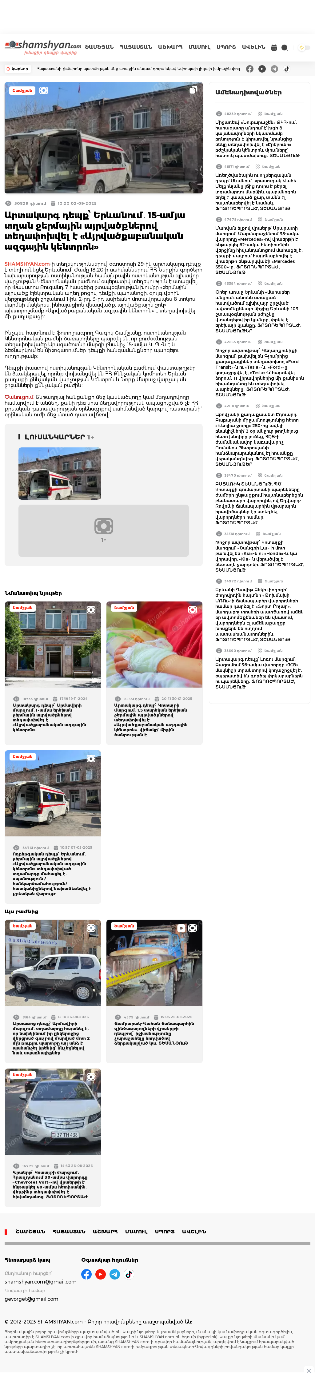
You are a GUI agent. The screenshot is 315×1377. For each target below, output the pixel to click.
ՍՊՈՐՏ (226, 47)
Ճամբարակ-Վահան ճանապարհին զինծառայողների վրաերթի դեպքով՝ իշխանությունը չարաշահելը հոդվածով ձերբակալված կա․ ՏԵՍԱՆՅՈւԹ (154, 1033)
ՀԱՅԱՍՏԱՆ (136, 47)
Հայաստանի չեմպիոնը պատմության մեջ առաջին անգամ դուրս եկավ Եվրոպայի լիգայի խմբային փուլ (138, 68)
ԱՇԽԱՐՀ (170, 47)
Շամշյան (22, 90)
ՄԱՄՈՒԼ (199, 47)
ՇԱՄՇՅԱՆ (99, 47)
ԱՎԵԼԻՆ (253, 47)
